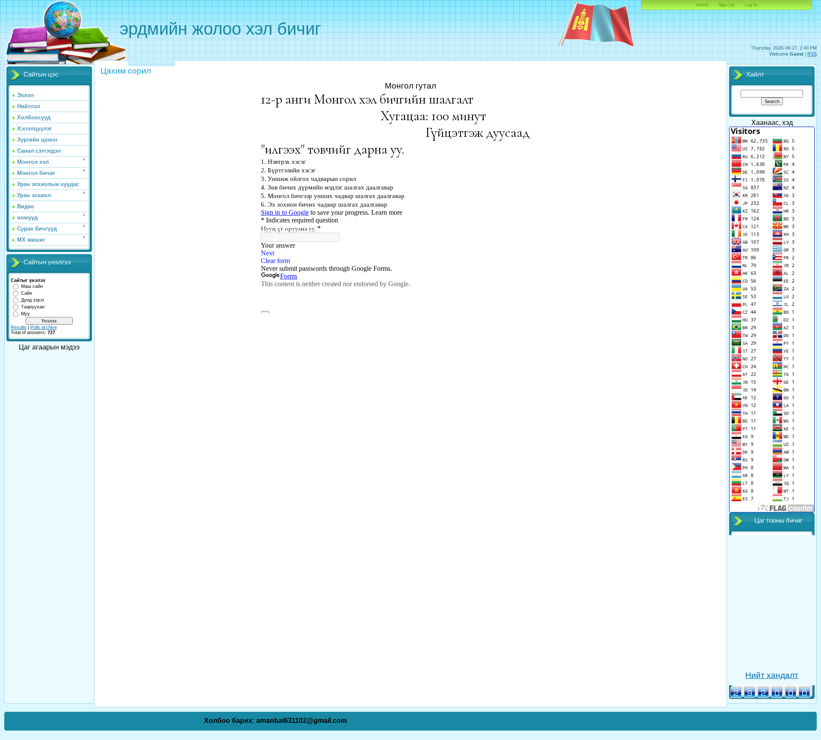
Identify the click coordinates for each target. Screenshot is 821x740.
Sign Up (726, 4)
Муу (25, 313)
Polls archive (43, 327)
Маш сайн (32, 286)
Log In (750, 4)
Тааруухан (32, 306)
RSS (812, 53)
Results (19, 327)
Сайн (26, 293)
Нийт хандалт (771, 675)
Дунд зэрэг (32, 299)
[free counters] (770, 697)
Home (702, 4)
